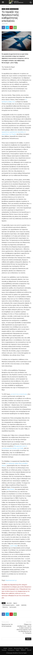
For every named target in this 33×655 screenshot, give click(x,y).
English (17, 650)
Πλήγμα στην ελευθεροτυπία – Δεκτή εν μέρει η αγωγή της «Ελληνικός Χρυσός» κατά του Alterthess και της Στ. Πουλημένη (23, 629)
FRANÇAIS (23, 650)
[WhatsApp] (15, 27)
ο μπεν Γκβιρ (13, 545)
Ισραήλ (17, 605)
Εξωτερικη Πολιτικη (14, 9)
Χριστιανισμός (13, 607)
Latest (7, 6)
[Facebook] (3, 27)
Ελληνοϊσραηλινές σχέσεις (8, 605)
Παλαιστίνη (5, 607)
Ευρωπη (10, 648)
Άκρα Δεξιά (9, 603)
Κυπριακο (4, 650)
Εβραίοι (15, 603)
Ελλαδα (5, 648)
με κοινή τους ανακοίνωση (19, 394)
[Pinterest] (11, 27)
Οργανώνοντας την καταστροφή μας (7, 625)
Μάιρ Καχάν (10, 489)
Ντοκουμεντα (11, 650)
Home (3, 6)
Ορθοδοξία (23, 605)
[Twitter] (7, 27)
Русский (29, 650)
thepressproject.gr (11, 580)
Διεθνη (7, 9)
